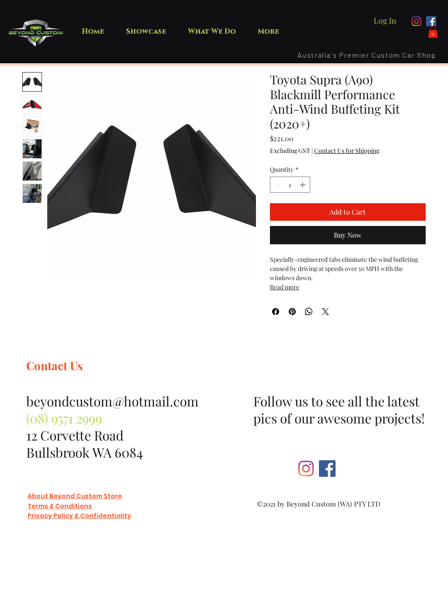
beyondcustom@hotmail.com (112, 401)
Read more (284, 287)
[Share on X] (325, 311)
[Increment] (303, 184)
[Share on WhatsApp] (309, 311)
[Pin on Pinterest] (292, 311)
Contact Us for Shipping (346, 150)
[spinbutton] (290, 184)
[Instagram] (417, 21)
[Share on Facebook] (275, 311)
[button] (433, 32)
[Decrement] (276, 184)
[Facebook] (431, 21)
